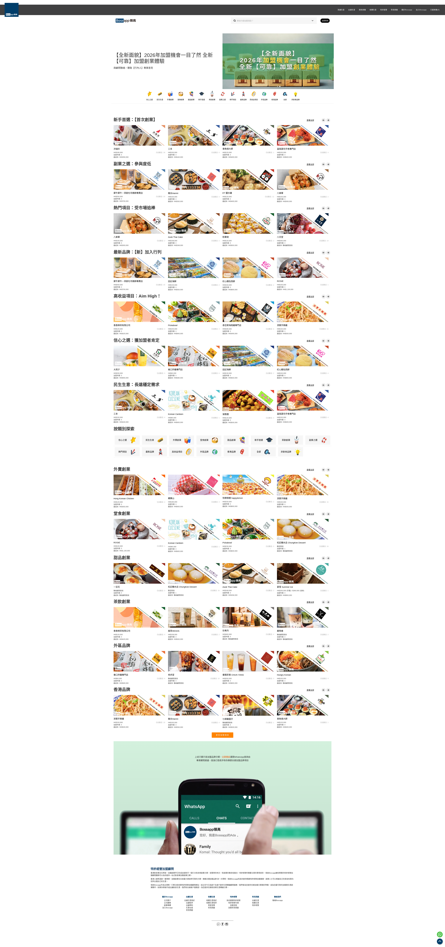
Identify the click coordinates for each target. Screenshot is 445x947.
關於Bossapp (407, 10)
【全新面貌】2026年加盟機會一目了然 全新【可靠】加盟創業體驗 (279, 86)
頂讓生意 (341, 10)
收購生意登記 (211, 900)
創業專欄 (167, 905)
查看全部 (310, 120)
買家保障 (211, 905)
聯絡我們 (277, 897)
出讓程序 (189, 903)
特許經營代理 (233, 903)
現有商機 (362, 10)
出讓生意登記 (189, 900)
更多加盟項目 (222, 735)
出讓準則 (189, 905)
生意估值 (189, 908)
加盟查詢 (325, 21)
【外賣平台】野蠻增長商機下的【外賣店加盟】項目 (277, 86)
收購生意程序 (211, 903)
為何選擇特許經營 (233, 900)
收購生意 (373, 10)
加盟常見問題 (233, 908)
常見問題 (394, 10)
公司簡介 (167, 900)
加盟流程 (233, 905)
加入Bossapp (421, 10)
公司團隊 (167, 903)
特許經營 (383, 10)
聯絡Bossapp (277, 900)
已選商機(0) (435, 10)
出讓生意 (351, 10)
